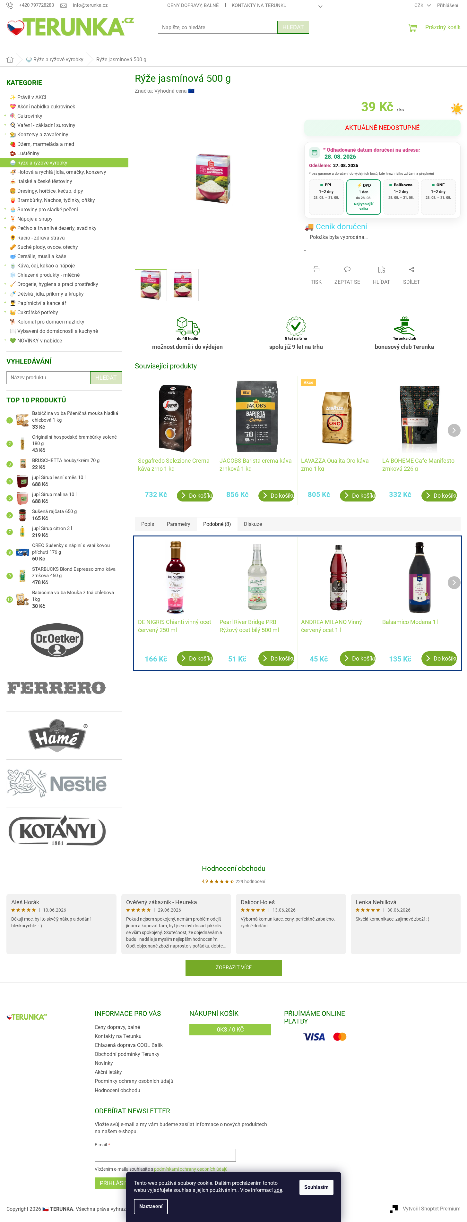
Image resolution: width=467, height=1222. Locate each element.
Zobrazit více (234, 968)
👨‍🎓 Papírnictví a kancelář (38, 303)
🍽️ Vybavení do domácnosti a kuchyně (54, 331)
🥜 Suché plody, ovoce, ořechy (44, 247)
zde (278, 1190)
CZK (419, 5)
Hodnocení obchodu (233, 868)
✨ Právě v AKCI (28, 97)
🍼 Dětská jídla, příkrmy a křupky (47, 294)
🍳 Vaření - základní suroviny (42, 125)
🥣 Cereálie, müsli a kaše (38, 256)
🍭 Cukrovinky (26, 116)
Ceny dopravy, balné (193, 5)
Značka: (165, 91)
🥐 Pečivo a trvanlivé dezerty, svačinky (53, 228)
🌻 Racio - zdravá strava (37, 238)
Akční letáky (108, 1072)
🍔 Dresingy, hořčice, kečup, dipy (46, 191)
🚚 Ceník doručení (335, 226)
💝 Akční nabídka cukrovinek (42, 107)
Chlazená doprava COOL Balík (129, 1045)
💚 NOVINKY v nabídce (36, 341)
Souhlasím (316, 1187)
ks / (230, 1029)
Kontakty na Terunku (259, 5)
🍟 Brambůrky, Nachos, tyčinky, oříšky (52, 200)
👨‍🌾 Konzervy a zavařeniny (39, 134)
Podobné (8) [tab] (217, 524)
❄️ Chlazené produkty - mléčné (45, 275)
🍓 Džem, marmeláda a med (42, 144)
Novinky (104, 1063)
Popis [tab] (147, 524)
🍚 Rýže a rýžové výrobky (38, 163)
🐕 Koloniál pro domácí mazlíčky (47, 322)
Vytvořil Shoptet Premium (432, 1209)
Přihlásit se (118, 1183)
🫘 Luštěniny (24, 153)
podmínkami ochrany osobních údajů (191, 1169)
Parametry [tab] (178, 524)
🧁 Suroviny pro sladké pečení (44, 209)
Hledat (293, 27)
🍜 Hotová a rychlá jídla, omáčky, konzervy (58, 172)
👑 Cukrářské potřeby (34, 312)
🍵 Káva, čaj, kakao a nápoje (42, 266)
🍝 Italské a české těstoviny (41, 181)
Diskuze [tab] (253, 524)
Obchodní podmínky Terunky (127, 1054)
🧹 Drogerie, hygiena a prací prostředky (54, 284)
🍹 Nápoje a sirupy (31, 219)
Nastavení (150, 1206)
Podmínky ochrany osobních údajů (134, 1081)
